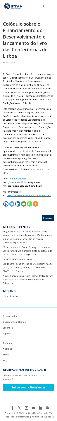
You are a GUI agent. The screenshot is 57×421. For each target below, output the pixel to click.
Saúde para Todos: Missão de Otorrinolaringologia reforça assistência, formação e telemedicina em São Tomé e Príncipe (28, 267)
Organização (10, 316)
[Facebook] (6, 204)
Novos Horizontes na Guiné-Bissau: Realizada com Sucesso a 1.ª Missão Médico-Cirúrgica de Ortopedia (28, 279)
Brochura (8, 327)
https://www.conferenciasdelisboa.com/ (29, 195)
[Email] (23, 204)
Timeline (7, 343)
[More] (35, 204)
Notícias (7, 348)
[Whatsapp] (29, 204)
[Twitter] (11, 204)
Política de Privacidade (42, 416)
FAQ (5, 360)
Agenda (7, 333)
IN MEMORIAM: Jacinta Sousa (17, 259)
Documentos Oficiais (14, 321)
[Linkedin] (17, 204)
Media (6, 354)
